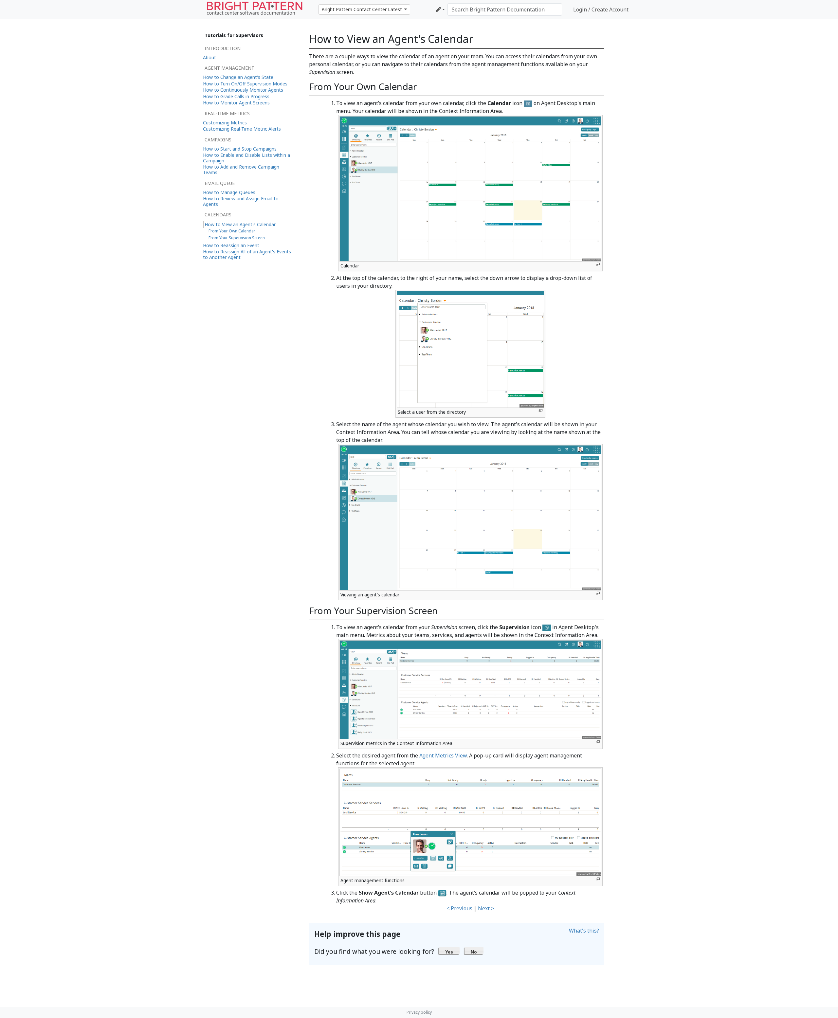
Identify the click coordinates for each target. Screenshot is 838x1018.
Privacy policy (419, 1012)
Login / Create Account (600, 9)
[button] (449, 950)
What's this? (584, 930)
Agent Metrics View (443, 755)
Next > (486, 908)
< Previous (459, 908)
